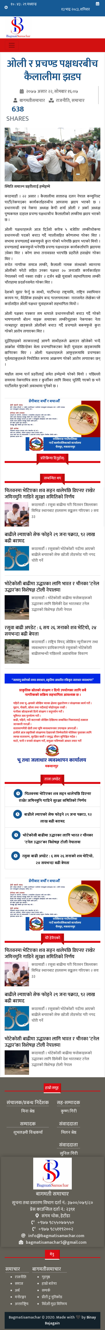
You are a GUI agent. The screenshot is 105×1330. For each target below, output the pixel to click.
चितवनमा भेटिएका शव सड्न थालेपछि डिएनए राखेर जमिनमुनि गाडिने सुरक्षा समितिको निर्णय (55, 797)
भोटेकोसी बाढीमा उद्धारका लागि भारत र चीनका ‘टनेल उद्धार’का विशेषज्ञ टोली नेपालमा (57, 839)
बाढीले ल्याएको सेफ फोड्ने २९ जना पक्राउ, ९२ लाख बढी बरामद (57, 818)
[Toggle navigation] (12, 45)
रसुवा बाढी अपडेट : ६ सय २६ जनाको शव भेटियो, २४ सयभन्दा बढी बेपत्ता (57, 859)
